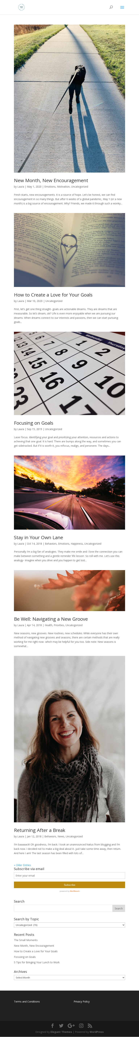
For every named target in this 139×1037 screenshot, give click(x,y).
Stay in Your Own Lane (38, 537)
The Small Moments (26, 940)
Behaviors (51, 543)
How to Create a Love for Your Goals (53, 294)
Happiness (77, 543)
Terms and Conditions (27, 1001)
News (61, 836)
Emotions (50, 186)
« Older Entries (22, 865)
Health (48, 625)
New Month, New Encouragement (51, 180)
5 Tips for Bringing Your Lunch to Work (37, 962)
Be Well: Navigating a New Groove (51, 619)
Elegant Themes (61, 1032)
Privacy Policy (82, 1001)
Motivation (63, 186)
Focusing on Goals (33, 423)
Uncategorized (79, 186)
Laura (20, 186)
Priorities (59, 625)
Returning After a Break (39, 830)
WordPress (97, 1032)
